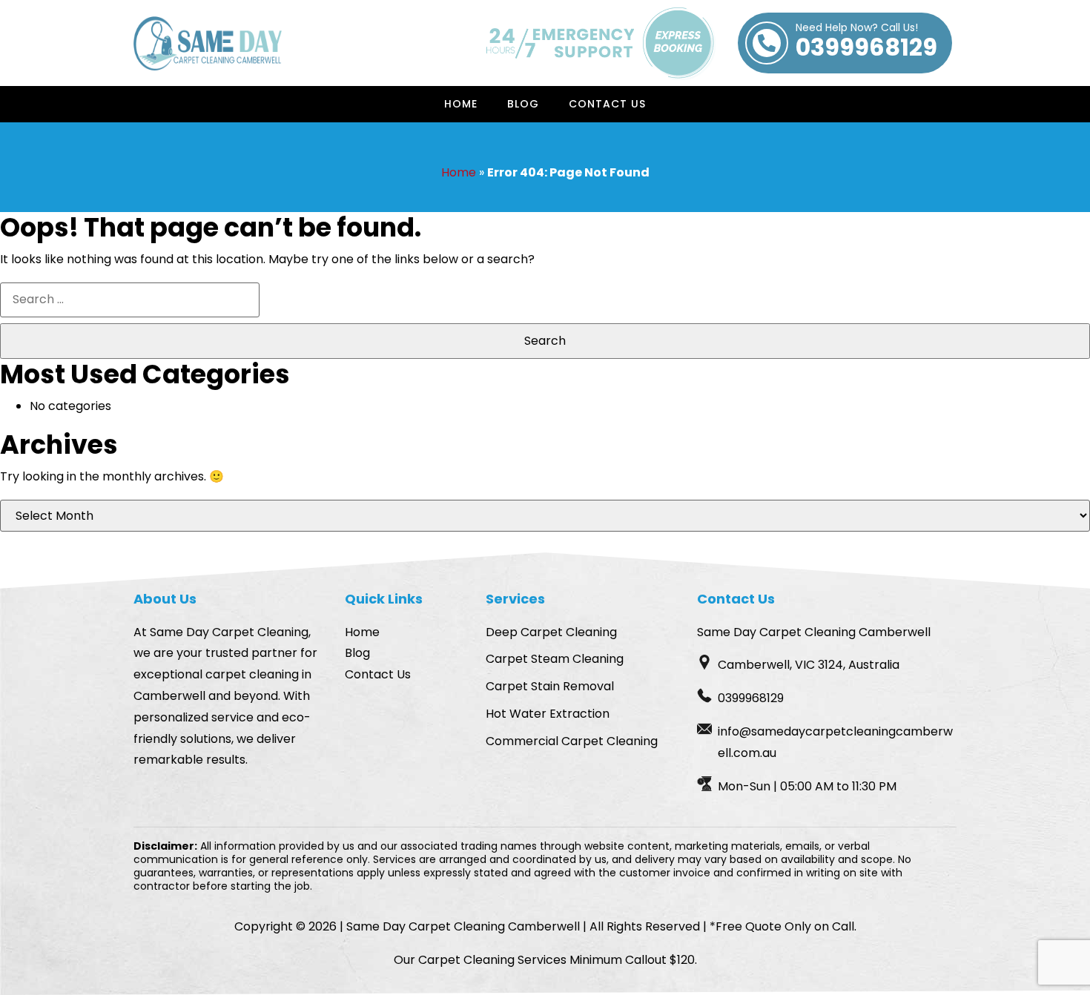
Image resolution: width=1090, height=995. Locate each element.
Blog (523, 103)
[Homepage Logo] (207, 43)
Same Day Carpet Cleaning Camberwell (463, 926)
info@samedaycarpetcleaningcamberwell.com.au (835, 742)
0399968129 (866, 43)
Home (461, 103)
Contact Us (607, 103)
